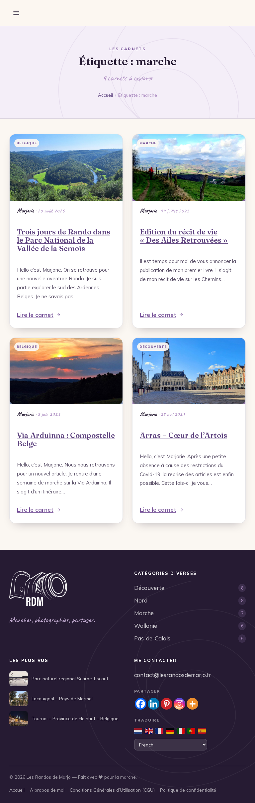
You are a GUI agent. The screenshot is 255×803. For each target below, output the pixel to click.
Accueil (105, 95)
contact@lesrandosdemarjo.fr (172, 674)
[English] (149, 731)
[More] (192, 704)
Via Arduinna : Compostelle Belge (66, 439)
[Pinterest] (166, 704)
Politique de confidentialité (188, 790)
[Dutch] (138, 731)
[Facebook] (140, 704)
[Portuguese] (191, 731)
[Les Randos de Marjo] (38, 588)
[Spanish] (202, 731)
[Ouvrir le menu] (16, 13)
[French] (159, 731)
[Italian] (181, 731)
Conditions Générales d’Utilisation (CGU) (112, 790)
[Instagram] (179, 704)
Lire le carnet (35, 314)
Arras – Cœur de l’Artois (183, 435)
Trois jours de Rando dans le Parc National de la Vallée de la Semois (63, 240)
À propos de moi (47, 790)
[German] (170, 731)
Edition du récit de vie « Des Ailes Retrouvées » (184, 236)
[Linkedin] (153, 704)
